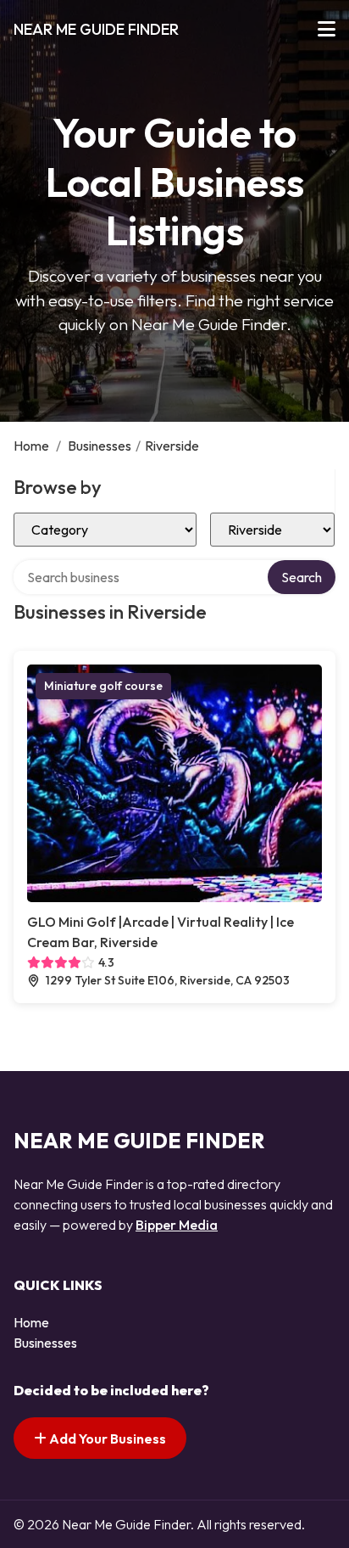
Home (31, 445)
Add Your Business (106, 1438)
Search (301, 577)
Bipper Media (177, 1224)
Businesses (99, 445)
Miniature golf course (103, 685)
